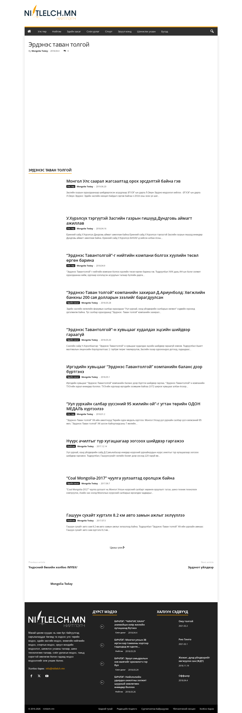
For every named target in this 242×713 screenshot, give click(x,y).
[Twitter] (40, 676)
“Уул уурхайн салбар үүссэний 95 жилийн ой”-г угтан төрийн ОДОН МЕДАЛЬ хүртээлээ (133, 406)
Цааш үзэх (116, 547)
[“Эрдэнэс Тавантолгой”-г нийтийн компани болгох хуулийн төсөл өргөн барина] (46, 265)
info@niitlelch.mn (55, 668)
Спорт (108, 31)
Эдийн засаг (74, 31)
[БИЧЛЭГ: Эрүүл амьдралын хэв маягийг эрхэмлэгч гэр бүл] (102, 664)
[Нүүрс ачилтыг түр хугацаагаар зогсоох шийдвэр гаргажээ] (46, 450)
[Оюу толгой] (166, 626)
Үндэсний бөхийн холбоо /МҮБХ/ (53, 567)
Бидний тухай (105, 708)
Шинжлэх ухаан (146, 31)
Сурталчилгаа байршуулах (155, 708)
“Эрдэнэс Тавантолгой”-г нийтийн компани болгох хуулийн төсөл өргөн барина (132, 258)
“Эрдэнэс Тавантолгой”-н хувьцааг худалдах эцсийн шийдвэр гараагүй (128, 332)
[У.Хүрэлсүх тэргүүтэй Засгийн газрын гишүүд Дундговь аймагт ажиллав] (46, 228)
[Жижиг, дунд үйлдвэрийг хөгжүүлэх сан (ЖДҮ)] (166, 663)
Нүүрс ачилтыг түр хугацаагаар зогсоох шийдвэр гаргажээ (125, 441)
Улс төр (42, 31)
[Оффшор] (166, 681)
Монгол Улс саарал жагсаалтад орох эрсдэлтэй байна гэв (123, 181)
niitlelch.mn (48, 708)
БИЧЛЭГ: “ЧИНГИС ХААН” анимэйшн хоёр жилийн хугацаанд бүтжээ (129, 624)
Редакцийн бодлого (127, 708)
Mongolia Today (40, 50)
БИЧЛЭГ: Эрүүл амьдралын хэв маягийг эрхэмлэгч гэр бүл (131, 662)
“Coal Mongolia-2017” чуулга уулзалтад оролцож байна (120, 478)
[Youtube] (47, 676)
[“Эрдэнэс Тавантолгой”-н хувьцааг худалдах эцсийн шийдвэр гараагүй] (46, 339)
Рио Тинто (185, 639)
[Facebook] (32, 676)
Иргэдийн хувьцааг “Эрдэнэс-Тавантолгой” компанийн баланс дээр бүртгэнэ (134, 369)
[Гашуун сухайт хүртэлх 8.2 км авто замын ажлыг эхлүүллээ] (46, 524)
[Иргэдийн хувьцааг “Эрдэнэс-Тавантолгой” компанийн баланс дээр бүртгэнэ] (46, 376)
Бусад (164, 31)
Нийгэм (56, 31)
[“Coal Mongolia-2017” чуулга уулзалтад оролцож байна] (46, 487)
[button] (212, 31)
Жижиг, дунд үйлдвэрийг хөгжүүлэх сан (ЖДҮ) (194, 659)
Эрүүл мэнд (124, 31)
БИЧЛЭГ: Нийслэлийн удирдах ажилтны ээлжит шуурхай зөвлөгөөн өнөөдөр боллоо (130, 682)
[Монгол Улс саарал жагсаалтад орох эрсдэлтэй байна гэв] (46, 190)
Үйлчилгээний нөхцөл (184, 708)
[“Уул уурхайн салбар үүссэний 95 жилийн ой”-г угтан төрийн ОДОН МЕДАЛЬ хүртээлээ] (46, 413)
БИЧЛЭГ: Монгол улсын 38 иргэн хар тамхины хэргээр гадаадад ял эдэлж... (131, 643)
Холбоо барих (207, 708)
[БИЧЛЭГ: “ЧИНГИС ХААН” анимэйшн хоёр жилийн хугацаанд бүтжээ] (102, 626)
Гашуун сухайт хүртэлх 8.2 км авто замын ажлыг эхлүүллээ (125, 515)
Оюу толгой (186, 621)
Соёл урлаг (93, 31)
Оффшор (184, 675)
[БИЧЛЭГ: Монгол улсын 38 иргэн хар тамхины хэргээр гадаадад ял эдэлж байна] (102, 645)
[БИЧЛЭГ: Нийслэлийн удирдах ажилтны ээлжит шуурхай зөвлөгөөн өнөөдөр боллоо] (102, 682)
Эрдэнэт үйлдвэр (201, 567)
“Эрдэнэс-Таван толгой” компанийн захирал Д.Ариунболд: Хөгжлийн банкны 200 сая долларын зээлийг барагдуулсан (135, 295)
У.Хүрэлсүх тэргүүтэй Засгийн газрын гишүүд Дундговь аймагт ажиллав (129, 221)
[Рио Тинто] (166, 645)
